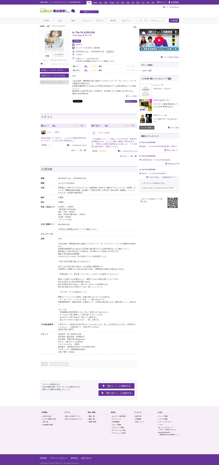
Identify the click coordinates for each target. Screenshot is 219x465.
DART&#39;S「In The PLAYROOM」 (156, 160)
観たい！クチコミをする (53, 70)
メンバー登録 (163, 416)
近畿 (127, 3)
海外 (152, 3)
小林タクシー (160, 115)
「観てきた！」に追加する (118, 393)
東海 (122, 3)
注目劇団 (138, 419)
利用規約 (43, 458)
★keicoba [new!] (169, 433)
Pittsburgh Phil (173, 164)
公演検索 (174, 21)
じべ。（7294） (53, 132)
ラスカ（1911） (104, 133)
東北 (100, 3)
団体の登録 (92, 422)
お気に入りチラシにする (61, 64)
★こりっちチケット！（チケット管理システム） (167, 429)
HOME (46, 21)
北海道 (95, 3)
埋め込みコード (131, 101)
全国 (89, 3)
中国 (132, 3)
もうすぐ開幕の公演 (49, 419)
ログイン (163, 2)
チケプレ (99, 21)
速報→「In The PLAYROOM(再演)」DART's (159, 146)
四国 (137, 3)
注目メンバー (139, 422)
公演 (60, 21)
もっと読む (132, 96)
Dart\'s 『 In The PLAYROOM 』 (155, 173)
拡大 (145, 201)
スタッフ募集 (116, 425)
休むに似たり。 (173, 150)
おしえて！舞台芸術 (119, 416)
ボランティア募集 (118, 427)
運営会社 (74, 458)
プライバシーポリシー (59, 458)
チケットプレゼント (165, 422)
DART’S (79, 45)
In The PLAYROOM (83, 32)
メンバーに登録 (146, 127)
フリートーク (116, 419)
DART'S (145, 71)
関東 (105, 3)
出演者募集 (116, 422)
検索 (73, 21)
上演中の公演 (46, 416)
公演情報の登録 (47, 425)
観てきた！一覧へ (127, 156)
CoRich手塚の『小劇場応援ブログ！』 (164, 177)
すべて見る (174, 128)
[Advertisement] (109, 446)
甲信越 (111, 3)
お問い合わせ (86, 458)
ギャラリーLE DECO (84, 48)
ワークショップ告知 (119, 433)
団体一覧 (92, 416)
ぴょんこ (158, 85)
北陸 (117, 3)
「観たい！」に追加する (118, 386)
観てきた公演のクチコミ (73, 419)
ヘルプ (160, 425)
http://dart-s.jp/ (93, 59)
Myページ (126, 21)
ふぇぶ (66, 363)
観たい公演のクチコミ (73, 416)
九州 (142, 3)
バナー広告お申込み (172, 7)
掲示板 (113, 21)
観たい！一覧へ (77, 150)
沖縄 (147, 3)
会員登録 (175, 2)
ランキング (86, 21)
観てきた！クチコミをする (54, 76)
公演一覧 (45, 422)
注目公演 (138, 416)
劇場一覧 (92, 419)
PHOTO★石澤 (161, 100)
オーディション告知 (119, 430)
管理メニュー (88, 12)
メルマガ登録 (163, 419)
